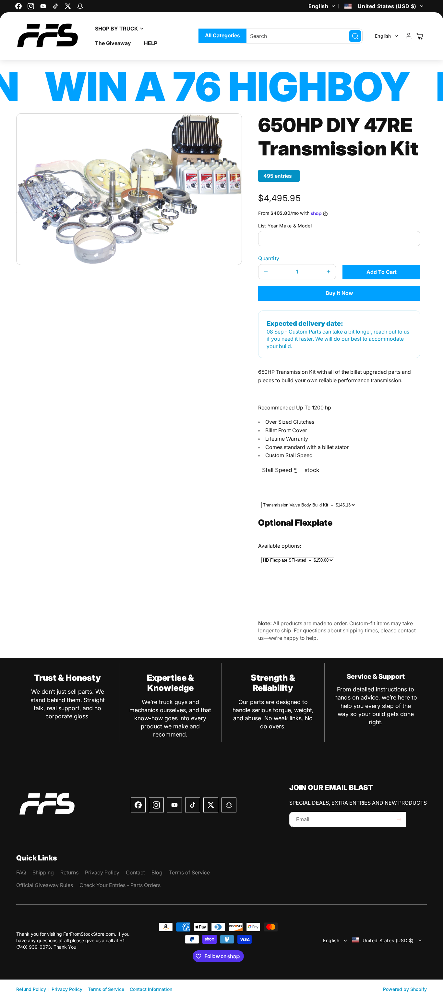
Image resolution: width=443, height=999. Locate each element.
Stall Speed (279, 470)
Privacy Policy (67, 989)
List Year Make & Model (285, 225)
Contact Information (151, 989)
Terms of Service (106, 989)
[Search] (355, 36)
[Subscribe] (399, 819)
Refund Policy (31, 989)
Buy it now (339, 293)
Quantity (268, 258)
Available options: (279, 545)
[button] (118, 28)
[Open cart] (420, 36)
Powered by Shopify (405, 989)
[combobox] (301, 36)
